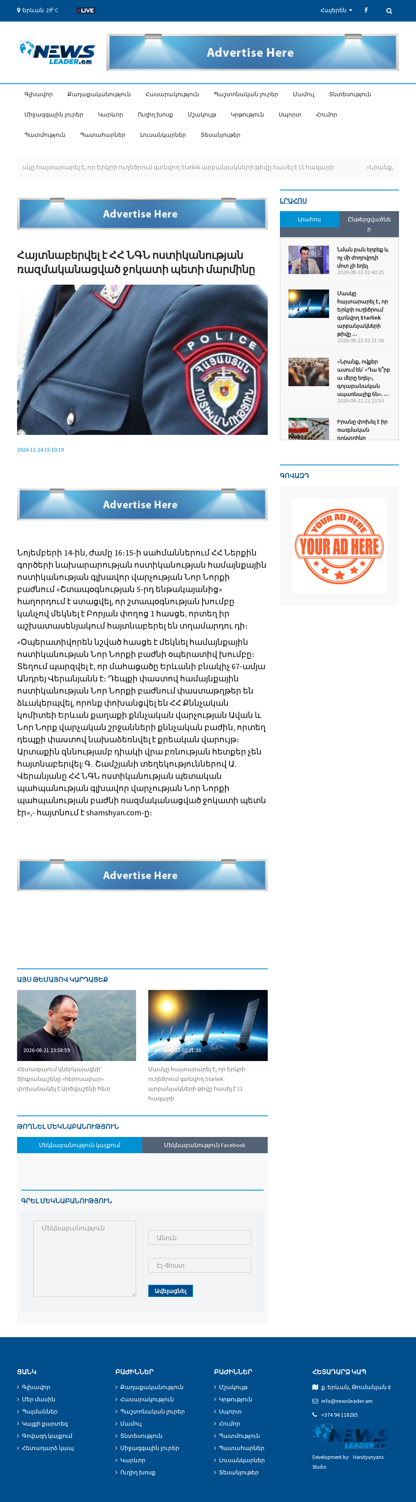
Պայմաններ (40, 1411)
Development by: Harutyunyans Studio (348, 1462)
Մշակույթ (202, 114)
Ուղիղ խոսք (155, 114)
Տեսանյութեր (220, 134)
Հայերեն (335, 10)
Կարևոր (110, 114)
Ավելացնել (170, 1291)
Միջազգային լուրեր (53, 114)
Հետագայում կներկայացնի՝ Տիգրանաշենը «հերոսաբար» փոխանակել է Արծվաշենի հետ (63, 1078)
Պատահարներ (103, 134)
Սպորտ (290, 114)
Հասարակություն (172, 94)
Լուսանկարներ (163, 134)
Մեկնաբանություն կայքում (79, 1145)
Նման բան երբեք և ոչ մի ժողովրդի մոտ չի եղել (363, 257)
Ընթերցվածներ (369, 224)
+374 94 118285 (339, 1414)
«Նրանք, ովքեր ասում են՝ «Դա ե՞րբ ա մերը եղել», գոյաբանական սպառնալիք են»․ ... (363, 378)
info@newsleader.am (347, 1401)
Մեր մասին (38, 1399)
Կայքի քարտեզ (45, 1423)
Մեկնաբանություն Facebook (204, 1145)
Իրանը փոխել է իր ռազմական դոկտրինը (362, 429)
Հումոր (326, 114)
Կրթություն (247, 114)
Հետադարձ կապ (48, 1448)
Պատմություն (44, 134)
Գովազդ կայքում (47, 1435)
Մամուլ (303, 94)
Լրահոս (293, 201)
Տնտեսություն (350, 94)
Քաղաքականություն (99, 94)
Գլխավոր (38, 94)
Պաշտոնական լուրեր (246, 94)
